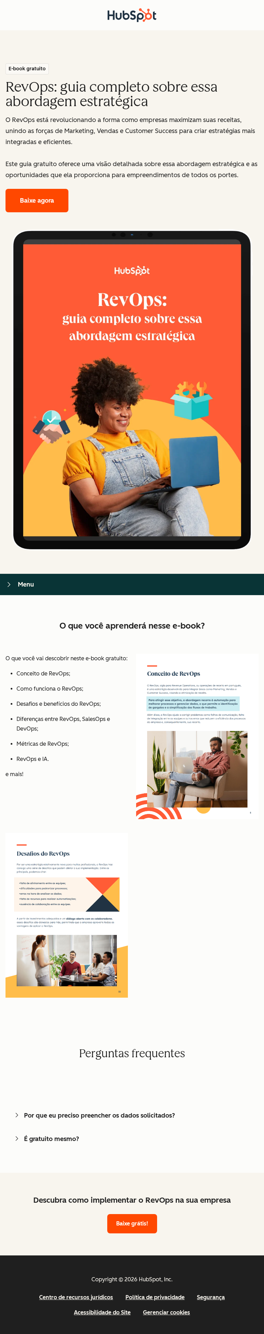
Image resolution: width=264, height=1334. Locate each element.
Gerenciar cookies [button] (166, 1312)
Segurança (211, 1297)
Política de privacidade (155, 1297)
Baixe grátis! (132, 1223)
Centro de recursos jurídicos (76, 1297)
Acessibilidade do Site (102, 1312)
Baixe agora (37, 200)
